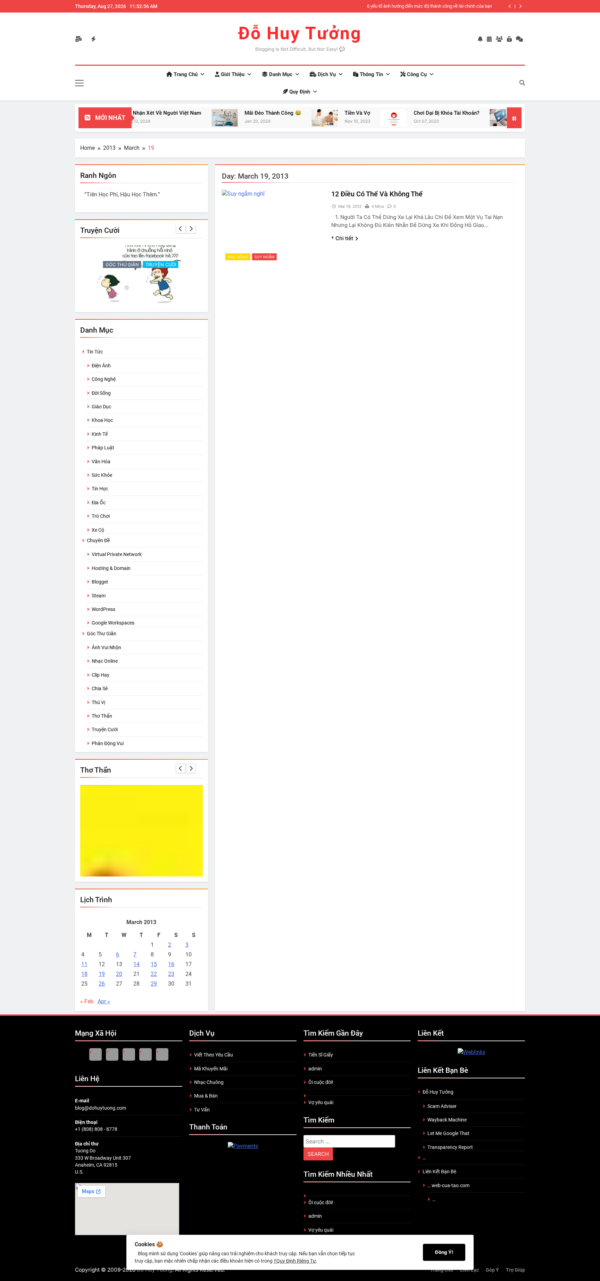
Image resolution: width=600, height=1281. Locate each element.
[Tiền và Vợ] (294, 118)
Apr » (104, 1001)
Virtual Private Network (117, 554)
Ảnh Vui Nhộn (106, 647)
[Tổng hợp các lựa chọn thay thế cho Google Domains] (472, 117)
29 (154, 983)
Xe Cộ (98, 530)
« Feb (86, 1001)
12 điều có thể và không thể (377, 194)
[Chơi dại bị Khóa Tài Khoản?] (363, 118)
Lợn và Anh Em (141, 275)
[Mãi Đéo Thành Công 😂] (194, 118)
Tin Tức (95, 351)
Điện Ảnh (101, 365)
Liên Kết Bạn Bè (439, 1171)
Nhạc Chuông (209, 1082)
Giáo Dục (101, 406)
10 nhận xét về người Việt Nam (133, 113)
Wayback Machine (447, 1120)
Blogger (100, 582)
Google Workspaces (113, 623)
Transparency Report (450, 1147)
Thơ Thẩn (102, 716)
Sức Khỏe (102, 475)
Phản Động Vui (108, 743)
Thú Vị (98, 702)
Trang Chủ (185, 74)
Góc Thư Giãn (122, 264)
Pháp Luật (103, 447)
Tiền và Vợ (327, 113)
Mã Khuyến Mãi (210, 1068)
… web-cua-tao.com (448, 1185)
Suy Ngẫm (264, 257)
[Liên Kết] (471, 1052)
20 (119, 974)
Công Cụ (416, 74)
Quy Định (299, 92)
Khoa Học (102, 420)
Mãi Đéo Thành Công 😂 (242, 113)
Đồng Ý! (444, 1252)
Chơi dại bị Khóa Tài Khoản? (416, 113)
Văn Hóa (101, 461)
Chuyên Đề (98, 540)
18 (84, 974)
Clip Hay (100, 675)
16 (171, 964)
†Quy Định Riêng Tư (295, 1261)
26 (102, 983)
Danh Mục (280, 74)
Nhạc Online (105, 661)
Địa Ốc (99, 502)
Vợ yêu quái (320, 1102)
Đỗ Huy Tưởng (300, 33)
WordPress (103, 609)
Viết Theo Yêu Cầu (213, 1055)
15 (154, 964)
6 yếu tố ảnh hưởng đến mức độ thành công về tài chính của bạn (429, 6)
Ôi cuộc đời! (320, 1082)
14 (136, 964)
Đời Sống (101, 393)
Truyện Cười (160, 264)
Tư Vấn (202, 1109)
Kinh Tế (100, 434)
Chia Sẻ (100, 688)
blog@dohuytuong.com (100, 1108)
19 (102, 974)
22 (154, 974)
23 (171, 974)
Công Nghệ (104, 379)
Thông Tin (370, 74)
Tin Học (100, 488)
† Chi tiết (342, 238)
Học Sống (238, 257)
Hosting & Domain (111, 568)
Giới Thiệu (231, 74)
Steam (99, 595)
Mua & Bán (206, 1096)
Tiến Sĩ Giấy (320, 1055)
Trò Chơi (101, 516)
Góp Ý (492, 1270)
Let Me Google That (448, 1133)
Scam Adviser (442, 1106)
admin (315, 1068)
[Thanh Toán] (243, 1146)
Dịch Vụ (326, 74)
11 (84, 964)
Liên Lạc (469, 1270)
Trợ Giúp (515, 1270)
